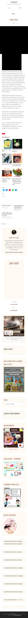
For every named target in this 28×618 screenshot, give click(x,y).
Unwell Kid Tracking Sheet (6, 150)
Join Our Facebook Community (12, 413)
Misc (14, 23)
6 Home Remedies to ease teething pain (16, 165)
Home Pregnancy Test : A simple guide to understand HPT (19, 207)
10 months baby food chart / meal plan (13, 568)
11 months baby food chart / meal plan (13, 576)
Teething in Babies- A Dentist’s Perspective (6, 180)
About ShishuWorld (6, 205)
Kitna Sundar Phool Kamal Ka (16, 150)
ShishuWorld (14, 2)
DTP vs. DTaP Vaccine (7, 164)
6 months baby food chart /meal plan (13, 541)
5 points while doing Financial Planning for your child (7, 214)
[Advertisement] (14, 40)
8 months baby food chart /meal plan (13, 552)
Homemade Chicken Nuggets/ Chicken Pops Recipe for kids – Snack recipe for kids (16, 181)
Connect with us (8, 349)
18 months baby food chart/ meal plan (13, 591)
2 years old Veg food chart (10, 599)
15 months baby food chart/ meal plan (13, 584)
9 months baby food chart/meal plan (13, 560)
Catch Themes (17, 615)
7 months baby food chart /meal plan (13, 544)
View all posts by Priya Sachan (14, 252)
